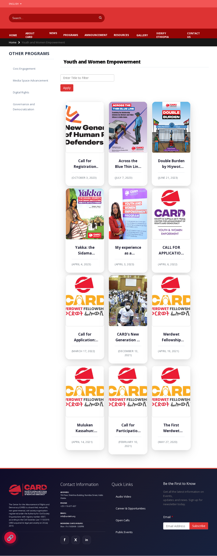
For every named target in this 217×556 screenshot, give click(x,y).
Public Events (124, 532)
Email (167, 517)
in (86, 540)
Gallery (142, 35)
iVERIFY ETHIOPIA (162, 35)
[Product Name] (85, 127)
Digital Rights (21, 92)
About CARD (30, 35)
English (14, 3)
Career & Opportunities (131, 508)
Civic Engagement (24, 69)
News (53, 33)
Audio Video (123, 496)
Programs (70, 35)
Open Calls (123, 520)
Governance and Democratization (24, 106)
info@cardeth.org (67, 516)
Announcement (96, 35)
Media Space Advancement (30, 80)
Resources (121, 35)
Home (13, 35)
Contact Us (193, 35)
